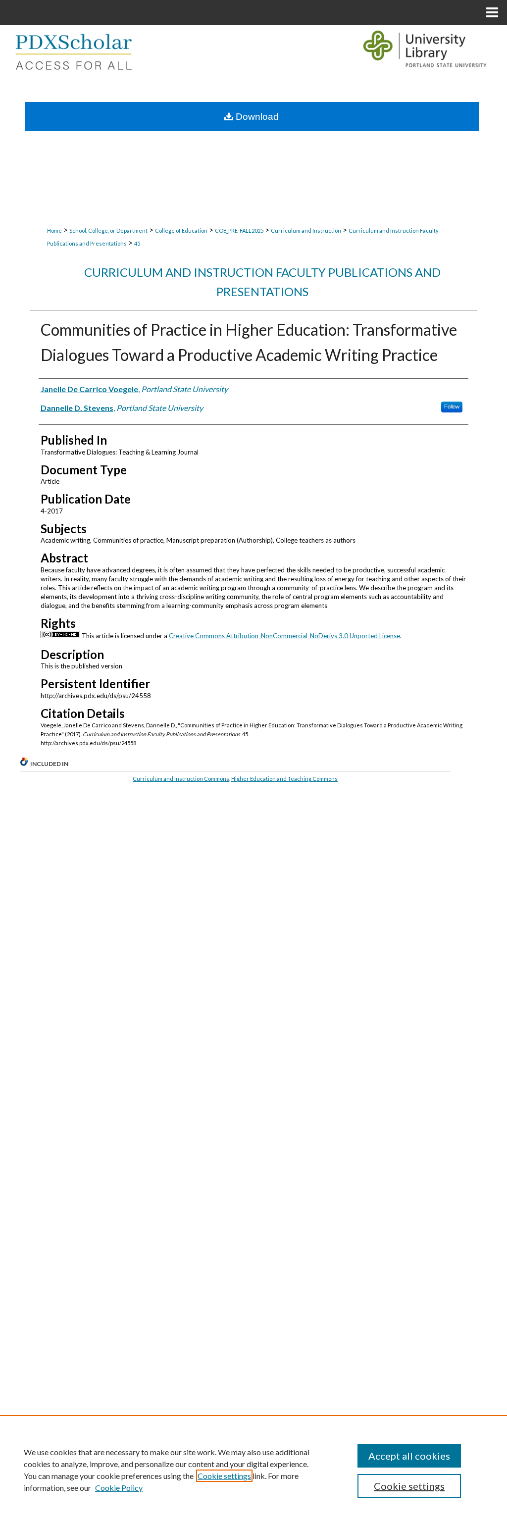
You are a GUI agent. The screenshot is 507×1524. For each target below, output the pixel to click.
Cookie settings (224, 1475)
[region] (253, 1469)
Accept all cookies (409, 1456)
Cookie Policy (119, 1487)
